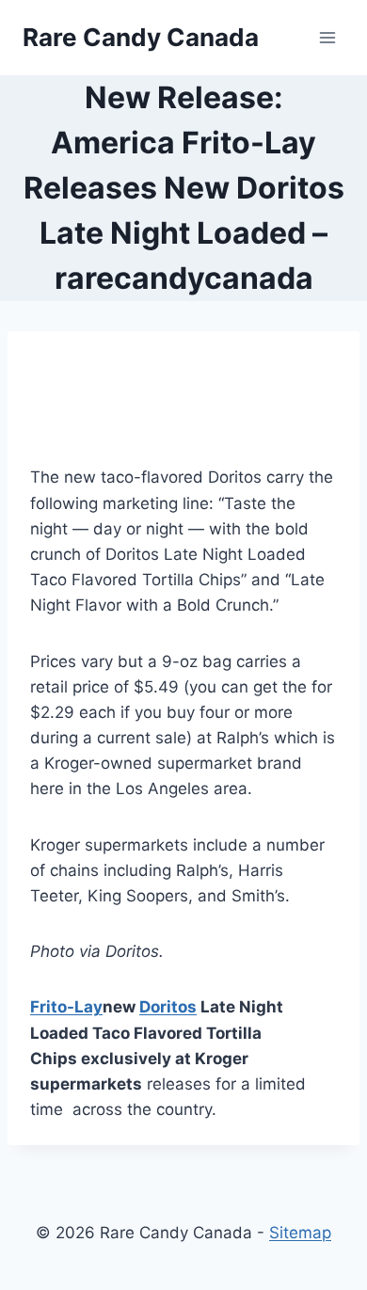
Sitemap (300, 1232)
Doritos (168, 1006)
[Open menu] (327, 37)
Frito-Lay (66, 1006)
